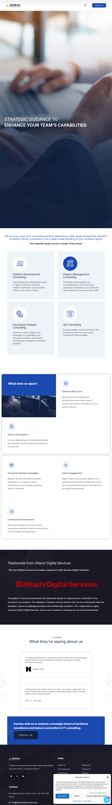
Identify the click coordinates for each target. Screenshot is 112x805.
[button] (108, 777)
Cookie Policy (77, 801)
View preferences (97, 796)
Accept (62, 796)
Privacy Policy (87, 801)
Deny (77, 796)
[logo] (13, 5)
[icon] (11, 776)
